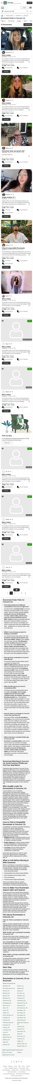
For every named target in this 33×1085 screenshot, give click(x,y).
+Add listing (28, 24)
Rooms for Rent (7, 1052)
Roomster (5, 972)
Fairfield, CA (6, 1017)
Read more (7, 442)
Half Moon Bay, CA (8, 1022)
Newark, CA (6, 1044)
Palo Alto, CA (20, 993)
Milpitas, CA (6, 1039)
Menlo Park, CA (7, 1037)
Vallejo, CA (20, 1041)
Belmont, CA (6, 993)
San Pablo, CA (21, 1013)
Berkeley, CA (6, 998)
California (18, 15)
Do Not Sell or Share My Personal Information (16, 1078)
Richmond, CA (21, 1005)
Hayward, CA (6, 1025)
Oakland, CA (20, 988)
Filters (25, 21)
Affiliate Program (13, 1068)
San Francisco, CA (22, 1008)
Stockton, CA (20, 1029)
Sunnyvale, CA (21, 1031)
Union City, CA (21, 1036)
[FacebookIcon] (11, 1062)
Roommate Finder (12, 1072)
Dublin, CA (6, 1013)
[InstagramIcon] (21, 1062)
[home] (2, 16)
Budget (19, 21)
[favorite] (2, 29)
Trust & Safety (21, 1072)
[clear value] (27, 11)
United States (9, 15)
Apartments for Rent (8, 1055)
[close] (2, 3)
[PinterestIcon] (19, 1062)
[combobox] (15, 11)
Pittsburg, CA (21, 998)
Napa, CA (5, 1042)
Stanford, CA (20, 1026)
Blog (27, 1068)
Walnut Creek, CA (22, 1043)
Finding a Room (15, 1070)
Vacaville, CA (20, 1038)
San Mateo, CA (21, 1010)
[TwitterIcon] (14, 1062)
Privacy (28, 1066)
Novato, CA (20, 986)
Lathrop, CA (6, 1027)
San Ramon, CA (21, 1017)
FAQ (19, 1066)
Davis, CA (5, 1008)
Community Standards (9, 1073)
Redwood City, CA (22, 1003)
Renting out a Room (25, 1070)
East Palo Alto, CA (8, 1015)
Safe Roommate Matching (23, 1073)
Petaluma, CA (21, 995)
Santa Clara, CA (21, 1020)
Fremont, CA (6, 1020)
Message (6, 71)
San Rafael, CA (21, 1015)
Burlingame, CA (7, 1003)
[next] (30, 11)
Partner (5, 1066)
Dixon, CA (5, 1010)
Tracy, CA (19, 1034)
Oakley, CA (20, 991)
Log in (24, 7)
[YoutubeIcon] (16, 1062)
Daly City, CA (6, 1005)
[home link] (2, 7)
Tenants (19, 1052)
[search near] (2, 11)
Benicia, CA (6, 995)
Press (6, 1068)
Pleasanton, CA (21, 1000)
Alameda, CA (6, 986)
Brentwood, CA (7, 1000)
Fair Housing (22, 1068)
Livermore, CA (7, 1030)
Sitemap (10, 1066)
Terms (15, 1066)
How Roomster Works (16, 1075)
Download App (6, 1070)
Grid (4, 21)
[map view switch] (16, 589)
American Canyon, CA (9, 988)
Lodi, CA (5, 1032)
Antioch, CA (6, 991)
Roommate (11, 21)
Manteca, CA (6, 1035)
